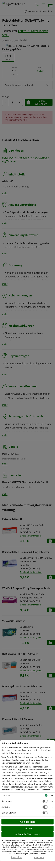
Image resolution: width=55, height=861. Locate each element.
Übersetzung (7, 801)
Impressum (39, 857)
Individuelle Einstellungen (27, 834)
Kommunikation (8, 812)
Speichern (27, 828)
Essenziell (5, 795)
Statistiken (6, 807)
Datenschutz (16, 857)
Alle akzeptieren (27, 821)
